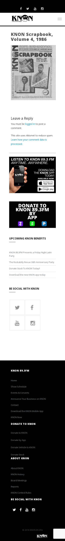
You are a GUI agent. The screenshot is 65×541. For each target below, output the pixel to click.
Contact (14, 404)
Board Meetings (19, 480)
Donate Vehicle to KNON (23, 447)
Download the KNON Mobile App (27, 411)
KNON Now (16, 417)
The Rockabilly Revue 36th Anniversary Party (31, 262)
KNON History (17, 474)
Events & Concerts (20, 392)
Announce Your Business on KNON (28, 398)
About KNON (17, 468)
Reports (15, 486)
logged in (30, 123)
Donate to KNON (19, 432)
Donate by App (18, 440)
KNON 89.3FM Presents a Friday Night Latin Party (30, 254)
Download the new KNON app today (27, 274)
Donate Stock (17, 454)
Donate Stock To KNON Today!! (24, 268)
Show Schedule (18, 386)
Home (14, 380)
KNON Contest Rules (21, 492)
